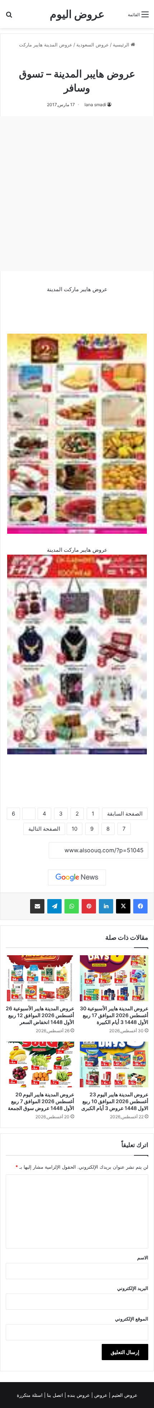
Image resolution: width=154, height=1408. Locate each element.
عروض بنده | (77, 1395)
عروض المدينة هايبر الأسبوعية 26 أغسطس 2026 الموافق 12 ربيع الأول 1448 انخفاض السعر (40, 1015)
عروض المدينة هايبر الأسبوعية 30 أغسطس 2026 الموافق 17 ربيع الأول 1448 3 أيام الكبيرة (114, 1015)
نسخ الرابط (26, 851)
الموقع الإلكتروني (131, 1319)
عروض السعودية (92, 45)
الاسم (142, 1257)
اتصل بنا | (54, 1395)
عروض (101, 1395)
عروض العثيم (124, 1395)
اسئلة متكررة (30, 1395)
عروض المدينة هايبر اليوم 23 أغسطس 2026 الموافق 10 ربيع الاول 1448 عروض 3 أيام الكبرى (114, 1101)
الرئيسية (122, 45)
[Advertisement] (77, 193)
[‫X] (123, 906)
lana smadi (95, 104)
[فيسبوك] (140, 906)
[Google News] (77, 877)
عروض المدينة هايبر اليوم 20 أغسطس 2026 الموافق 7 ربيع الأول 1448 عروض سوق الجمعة (41, 1101)
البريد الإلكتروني (132, 1288)
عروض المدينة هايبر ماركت (45, 45)
